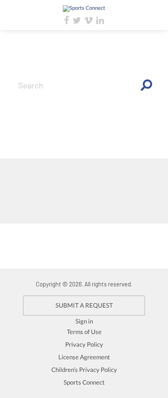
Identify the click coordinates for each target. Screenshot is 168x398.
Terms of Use (84, 331)
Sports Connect (84, 382)
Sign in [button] (84, 321)
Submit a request (84, 305)
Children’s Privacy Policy (84, 369)
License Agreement (84, 357)
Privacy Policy (84, 344)
